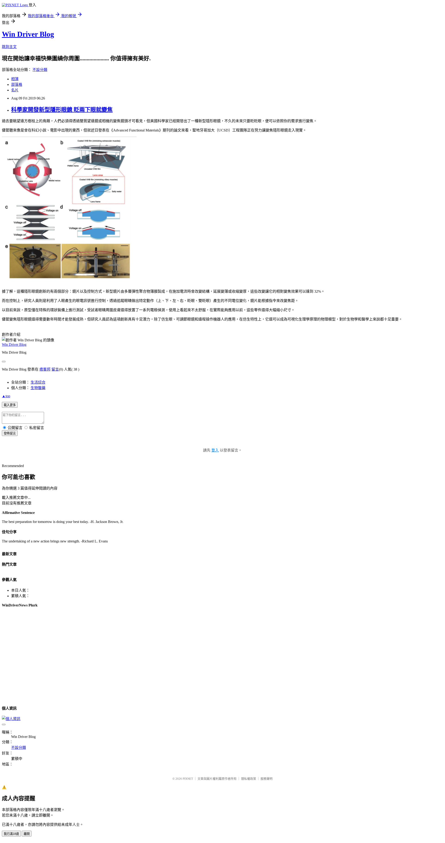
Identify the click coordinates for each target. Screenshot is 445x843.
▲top (6, 396)
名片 (15, 90)
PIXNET (188, 778)
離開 (27, 834)
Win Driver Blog (28, 34)
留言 (55, 369)
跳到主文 (9, 47)
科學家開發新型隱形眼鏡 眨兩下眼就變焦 (62, 110)
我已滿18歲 (11, 834)
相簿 (15, 79)
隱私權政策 (248, 778)
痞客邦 (45, 369)
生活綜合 (38, 382)
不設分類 (39, 70)
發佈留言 (10, 433)
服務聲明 (267, 778)
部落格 (16, 85)
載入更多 (10, 405)
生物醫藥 (38, 388)
